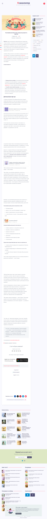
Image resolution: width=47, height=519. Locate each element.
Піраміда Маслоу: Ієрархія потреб (34, 481)
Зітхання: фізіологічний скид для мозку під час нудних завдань (12, 477)
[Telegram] (22, 461)
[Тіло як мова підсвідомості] (19, 442)
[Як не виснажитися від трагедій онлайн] (4, 415)
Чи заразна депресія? (13, 220)
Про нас (25, 516)
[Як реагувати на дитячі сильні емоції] (3, 509)
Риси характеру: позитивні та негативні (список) (36, 470)
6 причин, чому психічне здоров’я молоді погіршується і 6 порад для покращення (17, 163)
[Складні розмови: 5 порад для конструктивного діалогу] (3, 474)
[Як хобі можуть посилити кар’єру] (3, 505)
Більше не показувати (23, 517)
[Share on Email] (26, 396)
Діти (34, 43)
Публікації (35, 50)
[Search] (44, 3)
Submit (29, 457)
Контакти (28, 516)
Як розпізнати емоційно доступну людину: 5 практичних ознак (12, 494)
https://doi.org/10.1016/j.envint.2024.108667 (11, 365)
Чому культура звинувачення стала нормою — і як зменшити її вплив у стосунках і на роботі (13, 501)
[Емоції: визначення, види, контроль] (26, 478)
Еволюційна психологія (37, 48)
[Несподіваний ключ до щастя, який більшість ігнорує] (4, 429)
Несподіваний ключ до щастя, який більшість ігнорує (11, 428)
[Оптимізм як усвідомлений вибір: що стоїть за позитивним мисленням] (19, 429)
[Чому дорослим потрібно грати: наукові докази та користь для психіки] (4, 436)
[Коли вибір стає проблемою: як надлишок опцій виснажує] (19, 421)
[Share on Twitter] (18, 396)
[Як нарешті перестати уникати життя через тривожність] (19, 415)
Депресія (34, 47)
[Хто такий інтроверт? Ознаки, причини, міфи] (26, 474)
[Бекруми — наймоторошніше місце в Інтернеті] (3, 482)
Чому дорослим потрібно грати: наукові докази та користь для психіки (11, 435)
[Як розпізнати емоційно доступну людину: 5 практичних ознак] (3, 494)
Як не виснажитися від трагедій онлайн (11, 414)
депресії (24, 83)
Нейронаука (40, 41)
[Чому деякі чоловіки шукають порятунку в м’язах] (4, 421)
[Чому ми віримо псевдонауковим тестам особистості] (3, 471)
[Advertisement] (24, 10)
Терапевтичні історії (36, 45)
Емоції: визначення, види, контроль (34, 477)
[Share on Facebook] (15, 396)
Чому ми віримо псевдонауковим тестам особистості (13, 470)
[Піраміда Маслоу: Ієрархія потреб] (26, 482)
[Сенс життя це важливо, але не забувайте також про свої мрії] (4, 442)
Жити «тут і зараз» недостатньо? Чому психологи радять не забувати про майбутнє (26, 435)
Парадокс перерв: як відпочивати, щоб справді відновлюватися (12, 498)
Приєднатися (18, 513)
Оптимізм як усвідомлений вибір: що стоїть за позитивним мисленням (26, 428)
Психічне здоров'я (16, 372)
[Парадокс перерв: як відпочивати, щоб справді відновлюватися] (3, 498)
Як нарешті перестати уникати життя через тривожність (26, 414)
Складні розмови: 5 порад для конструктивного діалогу (12, 474)
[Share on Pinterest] (20, 396)
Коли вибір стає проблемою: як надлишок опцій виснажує (25, 421)
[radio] (12, 351)
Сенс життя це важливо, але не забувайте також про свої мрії (11, 441)
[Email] (24, 461)
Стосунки (35, 41)
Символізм (38, 43)
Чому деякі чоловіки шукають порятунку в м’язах (11, 420)
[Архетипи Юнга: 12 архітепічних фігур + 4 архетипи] (26, 485)
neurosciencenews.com (14, 340)
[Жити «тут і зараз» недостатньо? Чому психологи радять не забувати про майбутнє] (19, 436)
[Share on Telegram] (23, 396)
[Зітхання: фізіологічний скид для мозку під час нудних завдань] (3, 478)
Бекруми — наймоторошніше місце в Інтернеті (12, 481)
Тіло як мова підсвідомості (24, 442)
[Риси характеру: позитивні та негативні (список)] (26, 471)
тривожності (7, 85)
